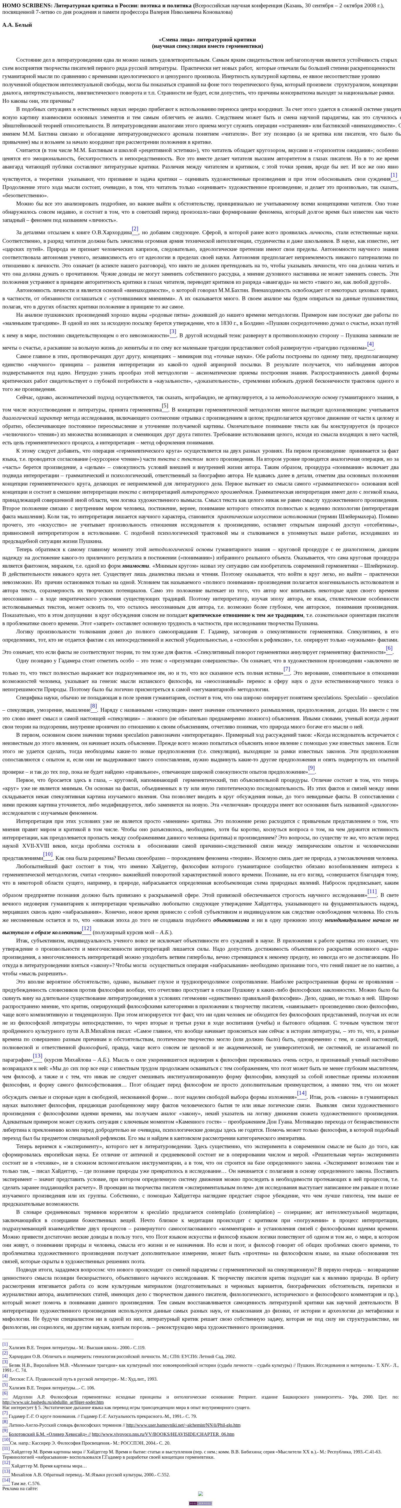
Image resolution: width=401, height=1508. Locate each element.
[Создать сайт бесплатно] (200, 1504)
